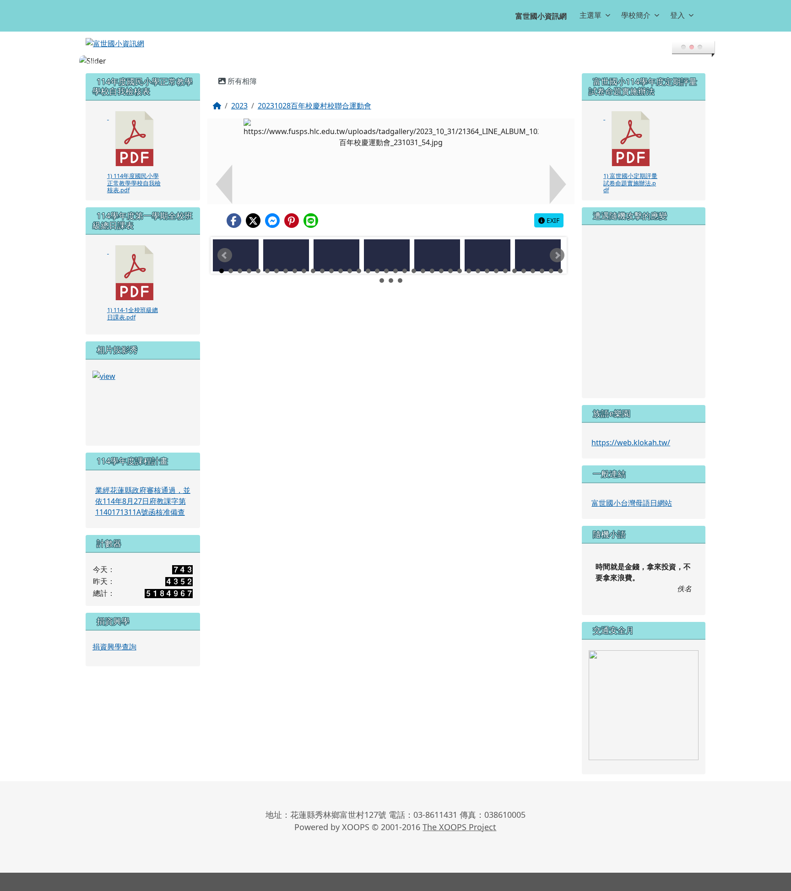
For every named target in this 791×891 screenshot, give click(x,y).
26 (450, 271)
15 (349, 271)
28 (468, 271)
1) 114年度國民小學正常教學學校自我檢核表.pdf (134, 183)
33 (514, 271)
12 (322, 271)
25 (441, 271)
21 (404, 271)
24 (432, 271)
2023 (239, 106)
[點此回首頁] (395, 60)
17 (368, 271)
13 (331, 271)
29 (478, 271)
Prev (224, 255)
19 (386, 271)
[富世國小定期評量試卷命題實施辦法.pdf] (630, 138)
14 (340, 271)
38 (560, 271)
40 (391, 280)
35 (533, 271)
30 (487, 271)
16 (359, 271)
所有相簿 (241, 81)
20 (395, 271)
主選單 (590, 15)
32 (505, 271)
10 (304, 271)
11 (313, 271)
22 (414, 271)
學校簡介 (635, 15)
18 (377, 271)
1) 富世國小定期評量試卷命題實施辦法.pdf (630, 183)
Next (557, 255)
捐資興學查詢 (114, 647)
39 (381, 280)
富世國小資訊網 (541, 16)
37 (551, 271)
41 (400, 280)
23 (423, 271)
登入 (677, 15)
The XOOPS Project (459, 826)
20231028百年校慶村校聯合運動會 (314, 106)
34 (523, 271)
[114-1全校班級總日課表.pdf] (134, 272)
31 (496, 271)
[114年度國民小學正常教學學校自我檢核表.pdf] (134, 138)
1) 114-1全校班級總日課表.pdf (132, 313)
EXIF (552, 220)
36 (542, 271)
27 (459, 271)
